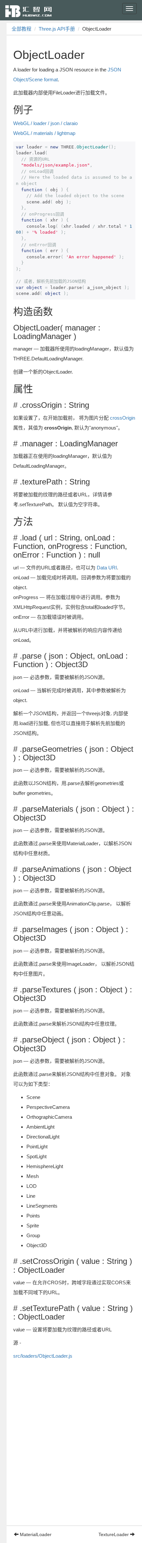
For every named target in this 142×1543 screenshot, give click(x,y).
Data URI (107, 567)
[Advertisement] (71, 1455)
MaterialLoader (35, 1534)
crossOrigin (122, 418)
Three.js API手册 (57, 29)
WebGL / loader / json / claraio (45, 123)
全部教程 (21, 29)
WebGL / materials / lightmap (44, 133)
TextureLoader (114, 1534)
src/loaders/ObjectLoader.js (42, 1356)
